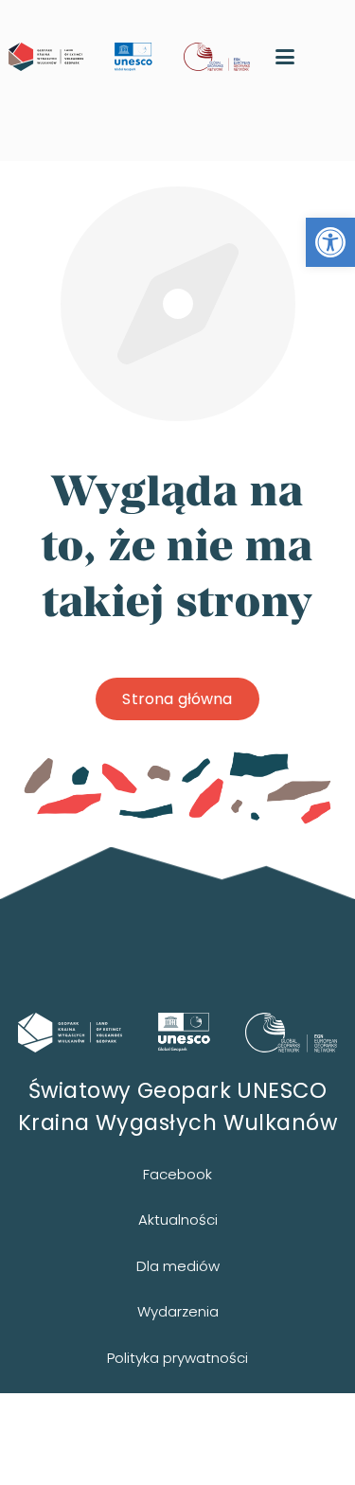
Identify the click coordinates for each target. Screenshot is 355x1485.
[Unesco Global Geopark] (184, 1032)
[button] (330, 242)
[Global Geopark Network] (291, 1032)
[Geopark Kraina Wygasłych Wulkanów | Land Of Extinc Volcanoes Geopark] (46, 57)
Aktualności (178, 1219)
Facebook (177, 1174)
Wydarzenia (178, 1311)
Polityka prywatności (177, 1358)
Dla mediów (178, 1266)
